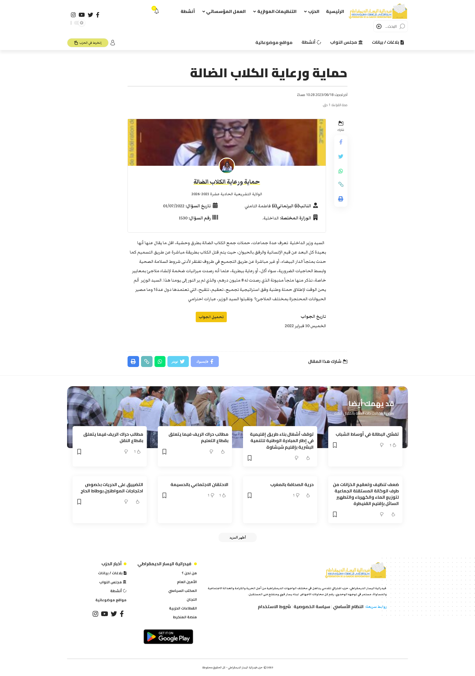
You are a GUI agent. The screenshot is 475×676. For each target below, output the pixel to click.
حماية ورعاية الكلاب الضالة (227, 181)
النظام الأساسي (348, 606)
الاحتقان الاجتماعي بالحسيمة (199, 484)
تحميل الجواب (211, 317)
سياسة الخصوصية (312, 606)
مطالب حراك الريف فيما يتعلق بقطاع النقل (113, 437)
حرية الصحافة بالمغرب (292, 484)
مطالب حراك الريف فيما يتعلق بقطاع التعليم (198, 437)
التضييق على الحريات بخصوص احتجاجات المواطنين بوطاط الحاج (112, 487)
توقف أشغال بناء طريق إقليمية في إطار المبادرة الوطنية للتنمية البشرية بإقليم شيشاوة (282, 440)
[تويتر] (90, 15)
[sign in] (112, 42)
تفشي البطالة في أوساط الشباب (367, 434)
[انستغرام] (73, 15)
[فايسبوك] (98, 15)
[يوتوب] (81, 15)
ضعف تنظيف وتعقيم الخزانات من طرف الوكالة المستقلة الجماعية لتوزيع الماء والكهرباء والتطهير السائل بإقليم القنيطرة (366, 494)
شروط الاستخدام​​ (274, 606)
